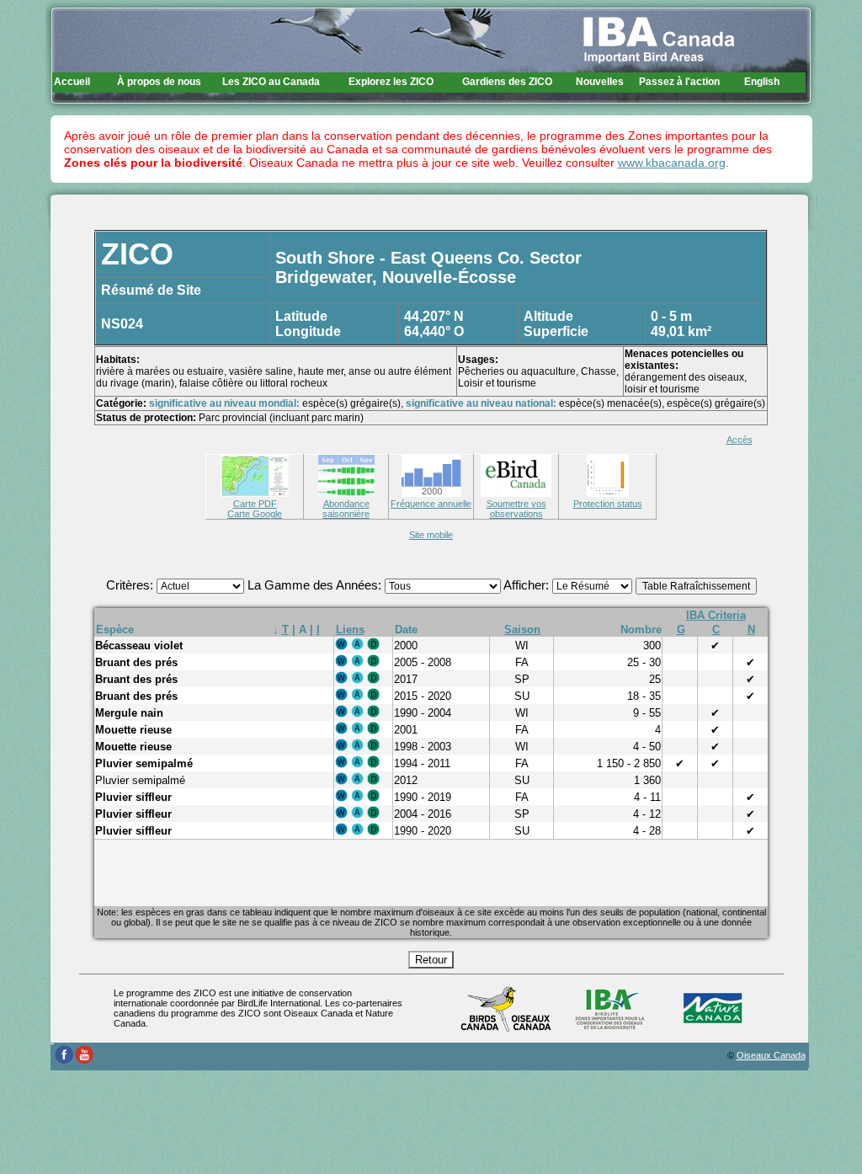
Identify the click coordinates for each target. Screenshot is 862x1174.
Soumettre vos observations (516, 509)
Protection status (607, 504)
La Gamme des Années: (316, 585)
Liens (350, 629)
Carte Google (254, 514)
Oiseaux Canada (771, 1055)
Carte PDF (255, 504)
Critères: (131, 585)
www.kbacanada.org (672, 162)
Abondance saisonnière (346, 509)
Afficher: (527, 585)
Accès (739, 440)
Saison (522, 629)
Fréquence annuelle (431, 504)
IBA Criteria (716, 615)
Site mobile (431, 535)
